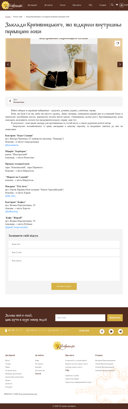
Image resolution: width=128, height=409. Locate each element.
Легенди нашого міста (73, 367)
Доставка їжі (40, 371)
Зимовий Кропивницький (105, 371)
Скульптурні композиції (14, 377)
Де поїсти (48, 5)
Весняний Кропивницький (105, 361)
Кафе (37, 361)
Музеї (7, 361)
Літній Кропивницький (104, 364)
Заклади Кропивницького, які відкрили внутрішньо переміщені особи (47, 17)
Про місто (77, 5)
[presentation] (8, 64)
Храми (7, 380)
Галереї (8, 364)
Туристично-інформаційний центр (78, 382)
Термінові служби (72, 376)
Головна (7, 17)
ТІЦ (67, 370)
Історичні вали (10, 371)
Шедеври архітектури (13, 374)
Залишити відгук (64, 286)
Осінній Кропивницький (104, 367)
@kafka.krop (11, 211)
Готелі (62, 5)
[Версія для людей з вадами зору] (122, 5)
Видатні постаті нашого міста (76, 364)
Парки (7, 367)
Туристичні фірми (72, 379)
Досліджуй (32, 5)
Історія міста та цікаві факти (76, 361)
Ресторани (39, 364)
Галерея (102, 5)
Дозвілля (8, 384)
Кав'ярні (38, 367)
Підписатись (114, 318)
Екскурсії (8, 387)
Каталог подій (17, 17)
